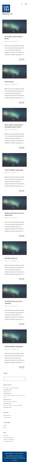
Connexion (5, 435)
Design (5, 425)
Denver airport (6, 391)
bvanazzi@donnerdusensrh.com (14, 455)
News (4, 427)
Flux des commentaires (8, 439)
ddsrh (7, 41)
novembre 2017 (7, 417)
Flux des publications (8, 437)
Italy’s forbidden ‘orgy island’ (10, 401)
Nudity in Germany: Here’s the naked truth (12, 405)
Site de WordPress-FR (8, 441)
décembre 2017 (7, 415)
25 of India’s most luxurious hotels (11, 387)
